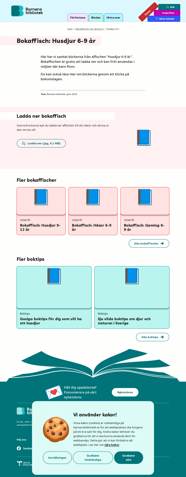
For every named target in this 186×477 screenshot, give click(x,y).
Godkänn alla (128, 457)
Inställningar (57, 457)
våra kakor (111, 445)
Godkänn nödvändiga (93, 457)
